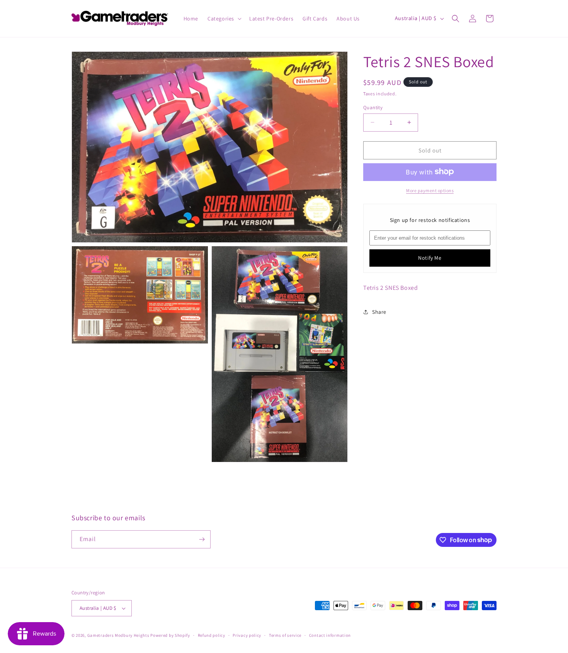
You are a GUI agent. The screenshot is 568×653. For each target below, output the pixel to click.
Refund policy (211, 635)
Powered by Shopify (170, 635)
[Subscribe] (201, 539)
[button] (224, 18)
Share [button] (379, 311)
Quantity (373, 107)
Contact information (330, 635)
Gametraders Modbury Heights (118, 635)
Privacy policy (247, 635)
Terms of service (285, 635)
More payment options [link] (430, 190)
